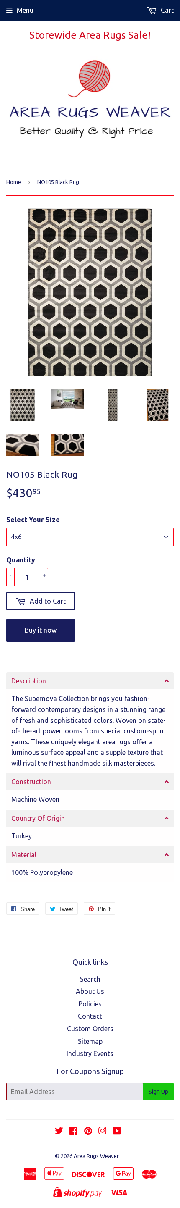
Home (13, 182)
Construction (31, 781)
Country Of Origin (38, 818)
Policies (90, 1004)
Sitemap (90, 1041)
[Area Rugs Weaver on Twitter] (59, 1131)
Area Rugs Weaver (96, 1156)
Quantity (20, 560)
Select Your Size (33, 519)
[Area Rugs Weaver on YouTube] (117, 1131)
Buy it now (41, 630)
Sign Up (158, 1091)
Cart (166, 10)
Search (90, 979)
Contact (90, 1016)
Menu (25, 10)
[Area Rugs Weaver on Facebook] (73, 1131)
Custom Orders (90, 1028)
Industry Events (90, 1053)
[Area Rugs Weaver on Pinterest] (88, 1131)
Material (23, 854)
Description (28, 681)
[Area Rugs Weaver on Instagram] (102, 1131)
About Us (90, 991)
